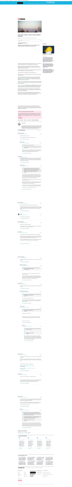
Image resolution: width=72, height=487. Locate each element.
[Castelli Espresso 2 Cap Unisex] (48, 49)
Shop (24, 475)
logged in (23, 432)
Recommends (25, 474)
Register (23, 162)
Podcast (25, 473)
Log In (21, 162)
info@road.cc (48, 472)
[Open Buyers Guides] (39, 3)
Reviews (19, 473)
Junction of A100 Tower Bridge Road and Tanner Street (27, 365)
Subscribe (20, 480)
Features (19, 475)
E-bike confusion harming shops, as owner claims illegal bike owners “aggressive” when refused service (22, 463)
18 (41, 40)
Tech (18, 476)
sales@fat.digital (51, 474)
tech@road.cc (48, 473)
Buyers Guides (20, 474)
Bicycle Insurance (26, 476)
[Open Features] (43, 3)
